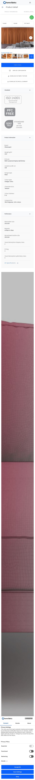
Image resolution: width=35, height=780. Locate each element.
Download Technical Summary (18, 81)
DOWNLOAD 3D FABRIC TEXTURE (18, 76)
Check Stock (17, 65)
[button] (17, 38)
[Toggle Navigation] (30, 3)
